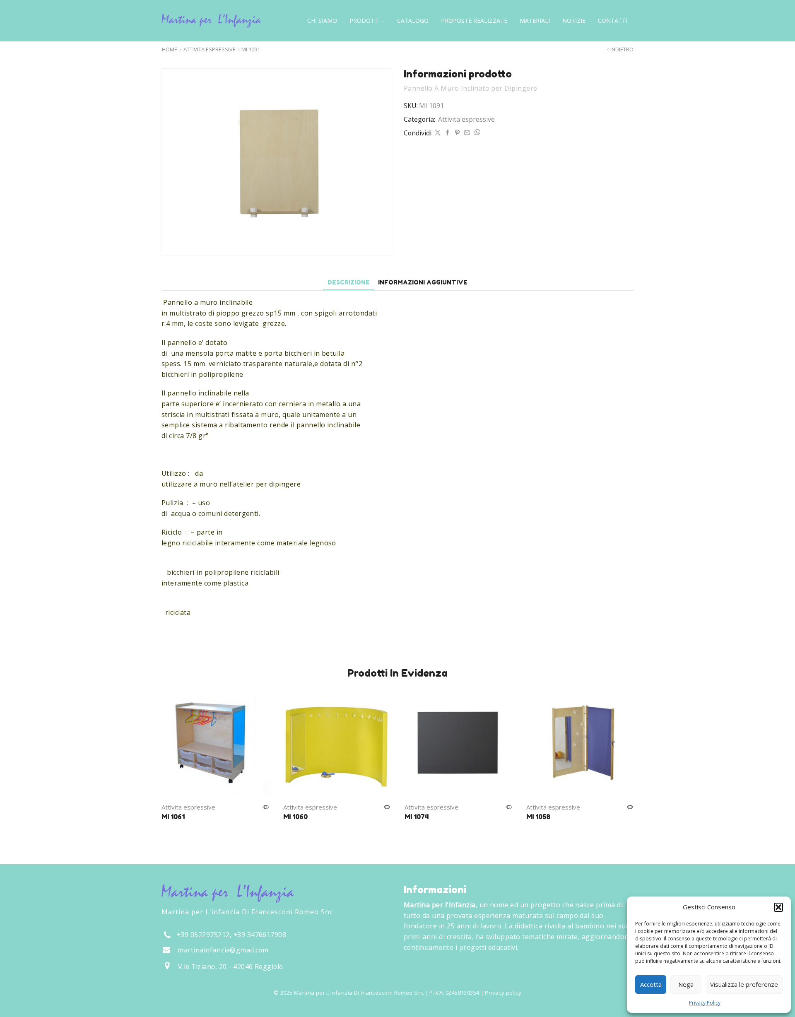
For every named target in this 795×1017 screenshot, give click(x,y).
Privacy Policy (704, 1002)
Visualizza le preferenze (744, 984)
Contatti (612, 20)
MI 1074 (417, 816)
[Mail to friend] (467, 133)
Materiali (535, 20)
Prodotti (364, 20)
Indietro (622, 49)
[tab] (348, 282)
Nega (686, 984)
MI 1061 (173, 816)
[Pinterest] (457, 133)
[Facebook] (448, 133)
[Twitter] (438, 133)
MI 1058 (538, 816)
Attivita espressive (209, 49)
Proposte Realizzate (474, 20)
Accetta (651, 984)
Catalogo (413, 20)
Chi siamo (322, 20)
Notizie (573, 20)
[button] (778, 907)
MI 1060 (295, 816)
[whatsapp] (476, 133)
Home (169, 49)
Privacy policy (503, 992)
